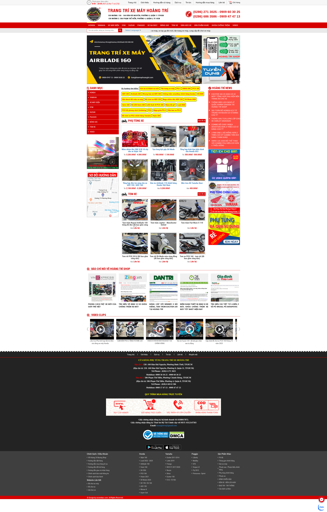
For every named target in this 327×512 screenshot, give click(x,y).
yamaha (101, 25)
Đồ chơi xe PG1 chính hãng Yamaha (136, 116)
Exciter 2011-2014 (173, 457)
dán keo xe (186, 25)
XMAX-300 (186, 89)
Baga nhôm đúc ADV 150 (173, 99)
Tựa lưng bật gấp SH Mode (163, 149)
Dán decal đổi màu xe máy (132, 99)
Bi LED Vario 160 (138, 105)
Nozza (169, 470)
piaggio (141, 25)
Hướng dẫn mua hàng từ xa (98, 464)
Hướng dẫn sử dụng (161, 2)
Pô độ (221, 457)
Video (235, 25)
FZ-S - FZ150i (171, 480)
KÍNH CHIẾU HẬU (225, 479)
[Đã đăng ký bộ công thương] (156, 434)
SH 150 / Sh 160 (146, 483)
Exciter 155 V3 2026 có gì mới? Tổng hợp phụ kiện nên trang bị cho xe (225, 96)
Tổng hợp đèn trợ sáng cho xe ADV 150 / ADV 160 (135, 184)
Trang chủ (132, 2)
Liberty (195, 457)
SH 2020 (200, 94)
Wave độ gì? (170, 105)
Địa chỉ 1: (139, 364)
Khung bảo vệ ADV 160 (152, 94)
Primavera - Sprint (199, 473)
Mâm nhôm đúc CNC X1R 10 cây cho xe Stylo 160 (135, 150)
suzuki (131, 25)
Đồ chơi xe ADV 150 (153, 99)
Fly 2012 (196, 470)
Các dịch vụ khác (225, 489)
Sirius (169, 473)
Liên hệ (222, 2)
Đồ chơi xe (91, 487)
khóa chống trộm (221, 25)
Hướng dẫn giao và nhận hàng (98, 470)
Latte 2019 (170, 461)
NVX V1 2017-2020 (173, 467)
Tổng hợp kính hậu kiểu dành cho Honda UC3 (192, 150)
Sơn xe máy (223, 464)
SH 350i (143, 470)
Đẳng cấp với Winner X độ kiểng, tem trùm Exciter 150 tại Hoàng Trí (163, 306)
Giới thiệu (145, 2)
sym (124, 25)
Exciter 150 (170, 477)
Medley (195, 461)
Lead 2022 (181, 105)
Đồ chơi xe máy (93, 484)
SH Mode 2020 (190, 99)
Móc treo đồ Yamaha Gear (192, 183)
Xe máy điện (113, 25)
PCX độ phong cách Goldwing (134, 110)
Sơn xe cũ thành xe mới (149, 89)
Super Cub (144, 493)
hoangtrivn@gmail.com (166, 425)
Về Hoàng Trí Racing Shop (97, 457)
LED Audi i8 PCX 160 (155, 105)
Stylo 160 (156, 116)
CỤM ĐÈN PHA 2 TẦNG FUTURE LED (103, 341)
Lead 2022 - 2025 (147, 461)
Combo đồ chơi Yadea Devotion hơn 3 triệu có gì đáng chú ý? (224, 126)
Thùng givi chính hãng (227, 461)
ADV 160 (125, 94)
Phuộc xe (222, 476)
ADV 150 (144, 486)
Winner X (144, 489)
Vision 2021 (145, 477)
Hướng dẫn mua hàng (205, 2)
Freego (169, 464)
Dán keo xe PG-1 (174, 110)
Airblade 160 (136, 94)
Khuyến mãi (193, 354)
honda (91, 25)
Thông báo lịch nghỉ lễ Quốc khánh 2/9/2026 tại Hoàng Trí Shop (222, 104)
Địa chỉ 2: (140, 378)
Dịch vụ (178, 2)
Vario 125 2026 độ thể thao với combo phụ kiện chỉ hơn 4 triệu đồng (225, 143)
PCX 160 (195, 89)
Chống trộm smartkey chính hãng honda (179, 94)
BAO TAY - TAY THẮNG (226, 486)
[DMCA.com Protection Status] (176, 434)
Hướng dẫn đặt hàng (95, 461)
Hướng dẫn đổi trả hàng (96, 467)
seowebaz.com (102, 498)
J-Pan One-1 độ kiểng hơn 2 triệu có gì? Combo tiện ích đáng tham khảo (225, 135)
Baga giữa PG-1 (160, 110)
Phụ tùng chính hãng (226, 473)
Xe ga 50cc (152, 25)
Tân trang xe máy (167, 89)
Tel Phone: (156, 371)
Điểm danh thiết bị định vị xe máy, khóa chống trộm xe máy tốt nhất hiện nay (194, 306)
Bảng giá (164, 25)
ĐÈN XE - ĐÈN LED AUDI (227, 482)
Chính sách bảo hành (95, 477)
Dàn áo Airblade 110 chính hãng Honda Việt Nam (163, 184)
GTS (194, 464)
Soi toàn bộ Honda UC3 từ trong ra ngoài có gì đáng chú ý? (224, 112)
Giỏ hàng (236, 2)
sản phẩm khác (201, 25)
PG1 (149, 110)
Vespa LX (196, 467)
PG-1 (178, 89)
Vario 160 (125, 105)
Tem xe (175, 25)
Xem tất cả (201, 121)
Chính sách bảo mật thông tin (98, 473)
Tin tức (188, 2)
